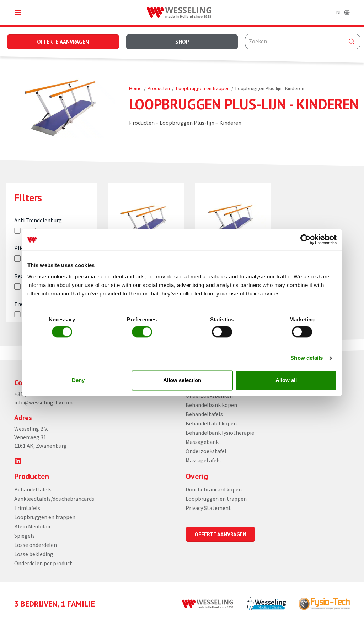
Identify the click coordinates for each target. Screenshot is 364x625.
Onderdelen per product (43, 563)
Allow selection (182, 380)
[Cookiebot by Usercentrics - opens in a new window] (305, 239)
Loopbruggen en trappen (203, 88)
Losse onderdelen (35, 545)
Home (135, 88)
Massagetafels (203, 460)
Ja (25, 231)
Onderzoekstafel (206, 451)
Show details (306, 358)
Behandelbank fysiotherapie (220, 433)
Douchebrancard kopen (214, 490)
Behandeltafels (204, 414)
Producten (159, 88)
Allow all (286, 380)
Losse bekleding (33, 554)
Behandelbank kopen (211, 405)
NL (339, 12)
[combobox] (302, 41)
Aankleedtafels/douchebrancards (54, 499)
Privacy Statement (208, 508)
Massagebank (202, 442)
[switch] (142, 332)
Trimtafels (27, 508)
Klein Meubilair (32, 527)
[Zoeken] (351, 41)
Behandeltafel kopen (211, 424)
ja (25, 258)
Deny (78, 380)
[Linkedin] (17, 460)
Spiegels (24, 536)
